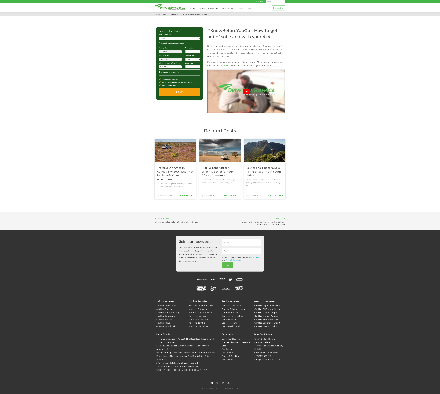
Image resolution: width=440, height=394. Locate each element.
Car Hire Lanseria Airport (266, 312)
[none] (275, 1)
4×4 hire (225, 65)
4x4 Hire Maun (163, 323)
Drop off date (164, 55)
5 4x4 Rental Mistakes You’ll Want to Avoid (177, 363)
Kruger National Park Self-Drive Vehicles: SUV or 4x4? (182, 370)
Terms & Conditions (233, 260)
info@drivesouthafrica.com (267, 359)
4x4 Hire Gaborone (165, 316)
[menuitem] (275, 1)
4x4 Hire (202, 9)
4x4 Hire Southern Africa (201, 306)
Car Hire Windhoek (231, 326)
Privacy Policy (254, 258)
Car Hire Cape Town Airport (267, 306)
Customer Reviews (231, 339)
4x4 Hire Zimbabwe (198, 326)
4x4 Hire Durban (164, 309)
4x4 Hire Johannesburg (168, 312)
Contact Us (278, 8)
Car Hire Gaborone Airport (267, 323)
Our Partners (228, 352)
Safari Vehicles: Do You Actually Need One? (177, 366)
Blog (164, 14)
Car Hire (192, 9)
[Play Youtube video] (246, 91)
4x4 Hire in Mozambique (201, 312)
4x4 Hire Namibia (197, 316)
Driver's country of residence (169, 63)
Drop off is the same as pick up (172, 43)
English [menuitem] (268, 1)
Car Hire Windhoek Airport (267, 319)
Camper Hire (213, 9)
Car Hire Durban (230, 312)
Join (227, 265)
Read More (185, 195)
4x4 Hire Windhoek (165, 326)
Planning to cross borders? (171, 72)
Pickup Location (165, 34)
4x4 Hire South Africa (199, 319)
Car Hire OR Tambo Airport (267, 309)
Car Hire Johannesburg (233, 309)
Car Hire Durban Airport (266, 316)
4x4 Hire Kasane (164, 319)
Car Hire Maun (229, 319)
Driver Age (189, 63)
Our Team (227, 349)
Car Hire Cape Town (231, 306)
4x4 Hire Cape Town (166, 306)
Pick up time (189, 48)
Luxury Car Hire (227, 9)
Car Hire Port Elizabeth (233, 316)
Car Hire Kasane (229, 323)
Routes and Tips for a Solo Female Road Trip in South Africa (185, 352)
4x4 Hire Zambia (197, 323)
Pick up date (163, 48)
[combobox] (179, 38)
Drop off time (190, 55)
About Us (239, 9)
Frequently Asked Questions (236, 342)
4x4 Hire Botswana (198, 309)
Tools (249, 9)
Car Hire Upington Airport (267, 326)
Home (158, 14)
